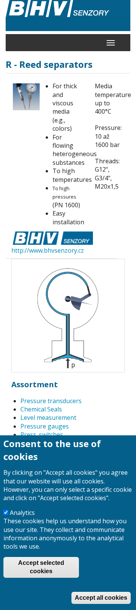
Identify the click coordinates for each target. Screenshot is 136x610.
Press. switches (41, 434)
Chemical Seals (41, 409)
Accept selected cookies (41, 567)
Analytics (22, 512)
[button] (26, 97)
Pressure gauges (44, 426)
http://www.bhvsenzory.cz (47, 250)
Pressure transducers (51, 401)
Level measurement (48, 417)
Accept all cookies (101, 597)
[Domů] (68, 15)
